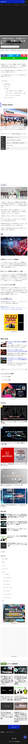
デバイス (3, 572)
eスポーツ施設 (4, 558)
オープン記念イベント (9, 97)
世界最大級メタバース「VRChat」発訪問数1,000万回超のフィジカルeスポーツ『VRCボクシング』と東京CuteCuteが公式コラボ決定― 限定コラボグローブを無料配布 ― (20, 717)
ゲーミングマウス (5, 424)
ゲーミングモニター (7, 597)
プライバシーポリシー (10, 732)
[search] (26, 369)
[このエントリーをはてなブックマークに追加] (17, 55)
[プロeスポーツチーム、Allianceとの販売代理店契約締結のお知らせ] (4, 538)
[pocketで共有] (24, 55)
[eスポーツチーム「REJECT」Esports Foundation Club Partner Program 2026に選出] (4, 352)
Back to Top (14, 727)
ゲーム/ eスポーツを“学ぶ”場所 (13, 95)
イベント (3, 565)
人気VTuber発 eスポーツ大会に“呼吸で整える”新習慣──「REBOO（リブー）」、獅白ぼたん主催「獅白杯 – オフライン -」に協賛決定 (17, 523)
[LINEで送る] (14, 58)
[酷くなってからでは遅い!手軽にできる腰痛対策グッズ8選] (4, 344)
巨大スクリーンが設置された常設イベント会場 (15, 93)
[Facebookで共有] (4, 55)
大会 (3, 600)
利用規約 (2, 732)
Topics (9, 46)
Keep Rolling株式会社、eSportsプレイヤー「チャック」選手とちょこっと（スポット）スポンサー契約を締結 (17, 544)
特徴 (6, 88)
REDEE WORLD (15, 46)
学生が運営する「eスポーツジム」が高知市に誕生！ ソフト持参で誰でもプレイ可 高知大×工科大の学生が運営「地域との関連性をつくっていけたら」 (17, 516)
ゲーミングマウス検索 (6, 376)
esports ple (17, 741)
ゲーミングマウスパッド (6, 486)
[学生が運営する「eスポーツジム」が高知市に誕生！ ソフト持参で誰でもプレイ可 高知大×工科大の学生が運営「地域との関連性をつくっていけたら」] (4, 517)
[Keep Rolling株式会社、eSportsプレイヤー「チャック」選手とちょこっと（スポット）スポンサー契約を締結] (4, 546)
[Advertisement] (14, 21)
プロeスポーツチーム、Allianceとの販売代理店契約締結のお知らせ (20, 698)
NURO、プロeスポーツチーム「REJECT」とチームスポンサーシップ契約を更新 (7, 698)
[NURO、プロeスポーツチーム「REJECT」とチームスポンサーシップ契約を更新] (4, 531)
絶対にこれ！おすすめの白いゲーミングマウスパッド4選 (11, 485)
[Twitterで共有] (10, 55)
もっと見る (3, 551)
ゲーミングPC (4, 507)
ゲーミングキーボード (7, 577)
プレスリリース (4, 695)
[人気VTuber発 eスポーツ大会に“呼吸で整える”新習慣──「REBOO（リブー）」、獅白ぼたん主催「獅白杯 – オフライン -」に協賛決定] (4, 524)
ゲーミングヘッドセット (8, 587)
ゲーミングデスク (6, 584)
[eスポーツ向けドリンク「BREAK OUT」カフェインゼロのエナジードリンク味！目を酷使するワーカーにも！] (4, 360)
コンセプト (7, 86)
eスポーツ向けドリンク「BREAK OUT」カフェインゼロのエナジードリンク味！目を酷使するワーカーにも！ (17, 359)
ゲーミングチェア (5, 466)
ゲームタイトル (5, 568)
